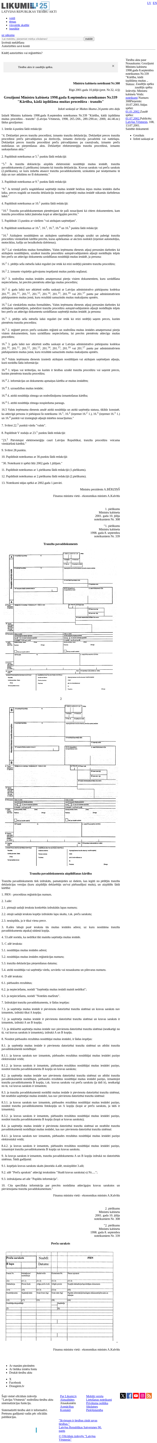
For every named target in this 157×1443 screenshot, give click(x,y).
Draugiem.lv (16, 1386)
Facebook (15, 1382)
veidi (12, 18)
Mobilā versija (94, 1396)
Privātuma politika (97, 1403)
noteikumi (132, 97)
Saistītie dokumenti (137, 128)
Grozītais (138, 135)
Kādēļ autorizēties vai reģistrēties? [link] (22, 53)
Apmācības (67, 1406)
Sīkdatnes (92, 1406)
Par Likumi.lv (68, 1396)
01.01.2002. (133, 111)
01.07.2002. (133, 118)
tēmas (12, 21)
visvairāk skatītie (19, 25)
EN (155, 3)
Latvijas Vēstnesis (136, 122)
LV (149, 3)
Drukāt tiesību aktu (20, 1372)
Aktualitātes (67, 1399)
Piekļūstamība (94, 1410)
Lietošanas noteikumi (99, 1399)
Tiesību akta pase (136, 59)
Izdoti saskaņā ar (143, 138)
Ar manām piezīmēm (21, 1365)
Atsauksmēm (68, 1403)
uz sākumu (8, 35)
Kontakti (65, 1410)
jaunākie (14, 28)
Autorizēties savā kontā (16, 46)
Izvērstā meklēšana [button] (13, 42)
